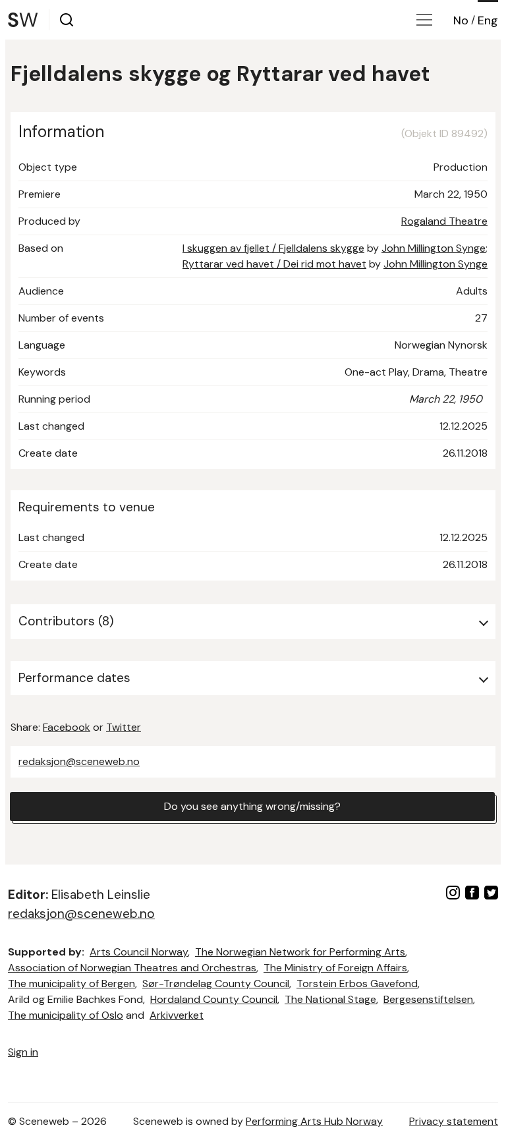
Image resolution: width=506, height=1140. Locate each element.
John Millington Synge (433, 248)
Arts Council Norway (139, 952)
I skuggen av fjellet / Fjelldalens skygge (273, 248)
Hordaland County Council (213, 999)
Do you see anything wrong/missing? (252, 806)
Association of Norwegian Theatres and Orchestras (132, 968)
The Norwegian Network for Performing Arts (300, 952)
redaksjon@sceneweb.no (79, 761)
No (460, 20)
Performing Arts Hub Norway (314, 1121)
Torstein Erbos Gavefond (357, 983)
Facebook (66, 727)
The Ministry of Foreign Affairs (335, 968)
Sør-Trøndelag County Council (215, 983)
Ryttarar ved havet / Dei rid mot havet (274, 264)
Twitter (123, 727)
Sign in (23, 1052)
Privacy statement (453, 1121)
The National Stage (330, 999)
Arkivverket (177, 1015)
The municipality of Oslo (65, 1015)
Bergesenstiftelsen (428, 999)
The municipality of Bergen (71, 983)
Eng (488, 20)
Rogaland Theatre (444, 221)
